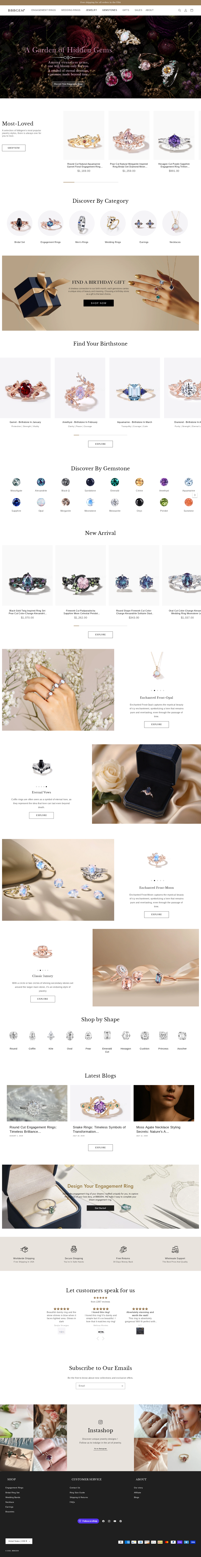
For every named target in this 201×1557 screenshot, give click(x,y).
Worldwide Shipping (23, 1258)
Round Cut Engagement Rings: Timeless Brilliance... (33, 1129)
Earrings (144, 242)
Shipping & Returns (79, 1497)
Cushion (144, 1048)
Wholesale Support (175, 1258)
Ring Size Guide (77, 1492)
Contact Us (75, 1488)
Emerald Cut (107, 1050)
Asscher (182, 1048)
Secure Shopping (74, 1258)
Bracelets (9, 1512)
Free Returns (123, 1258)
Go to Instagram (100, 1448)
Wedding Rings (113, 242)
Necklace (9, 1502)
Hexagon (126, 1048)
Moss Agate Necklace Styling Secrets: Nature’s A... (158, 1129)
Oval (69, 1048)
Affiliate (137, 1492)
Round (13, 1048)
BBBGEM (15, 1551)
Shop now (14, 148)
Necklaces (175, 242)
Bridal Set (19, 242)
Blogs (136, 1497)
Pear (88, 1048)
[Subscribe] (122, 1386)
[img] (100, 1298)
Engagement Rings (51, 242)
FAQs (72, 1502)
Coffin (32, 1048)
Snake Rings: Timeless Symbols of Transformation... (99, 1129)
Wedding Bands (12, 1497)
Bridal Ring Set (12, 1492)
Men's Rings (81, 242)
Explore (100, 444)
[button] (45, 10)
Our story (138, 1488)
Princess (163, 1048)
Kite (51, 1048)
